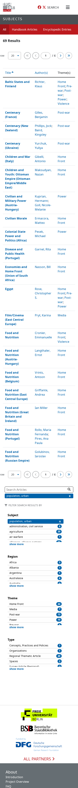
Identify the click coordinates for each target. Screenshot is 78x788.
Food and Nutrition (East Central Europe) (16, 394)
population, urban (18, 495)
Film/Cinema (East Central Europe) (14, 319)
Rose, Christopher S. (43, 293)
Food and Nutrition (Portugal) (12, 434)
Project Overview (17, 782)
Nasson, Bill (43, 267)
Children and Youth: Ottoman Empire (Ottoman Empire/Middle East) (17, 178)
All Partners (38, 759)
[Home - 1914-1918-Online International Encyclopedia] (10, 7)
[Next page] (60, 55)
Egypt (9, 289)
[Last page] (68, 55)
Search (53, 7)
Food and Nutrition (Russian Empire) (17, 456)
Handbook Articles (24, 29)
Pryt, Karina (43, 315)
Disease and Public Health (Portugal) (14, 253)
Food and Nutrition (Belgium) (12, 377)
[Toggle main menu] (68, 7)
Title (8, 73)
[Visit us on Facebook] (39, 7)
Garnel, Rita (43, 249)
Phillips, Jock (43, 126)
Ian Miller (41, 408)
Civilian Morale (16, 218)
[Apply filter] (69, 489)
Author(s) (41, 73)
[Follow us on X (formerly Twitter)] (44, 7)
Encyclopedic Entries (57, 29)
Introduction (14, 777)
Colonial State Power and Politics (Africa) (16, 236)
